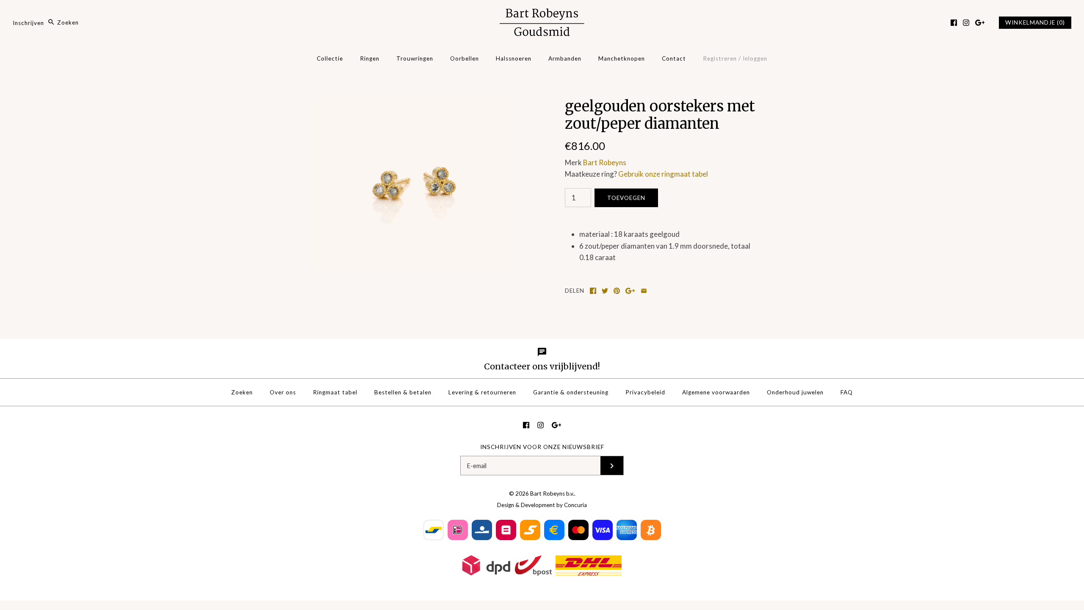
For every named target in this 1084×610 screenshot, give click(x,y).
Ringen (369, 58)
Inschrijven (28, 22)
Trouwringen (414, 58)
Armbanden (564, 58)
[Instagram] (966, 22)
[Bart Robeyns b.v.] (542, 14)
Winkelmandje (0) (1035, 22)
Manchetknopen (621, 58)
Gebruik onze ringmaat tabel (663, 173)
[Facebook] (954, 22)
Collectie (330, 58)
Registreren (720, 58)
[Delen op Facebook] (593, 291)
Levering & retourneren (482, 392)
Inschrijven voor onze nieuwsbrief (542, 447)
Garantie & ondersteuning (570, 392)
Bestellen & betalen (402, 392)
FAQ (847, 392)
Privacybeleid (645, 392)
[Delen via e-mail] (644, 291)
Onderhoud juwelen (795, 392)
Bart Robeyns (604, 162)
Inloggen (755, 58)
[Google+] (980, 22)
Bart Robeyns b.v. (552, 493)
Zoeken (242, 392)
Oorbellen (464, 58)
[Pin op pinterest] (617, 291)
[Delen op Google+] (630, 291)
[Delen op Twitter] (605, 291)
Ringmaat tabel (335, 392)
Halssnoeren (513, 58)
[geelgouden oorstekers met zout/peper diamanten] (416, 103)
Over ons (283, 392)
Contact (674, 58)
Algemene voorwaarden (716, 392)
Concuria (575, 505)
